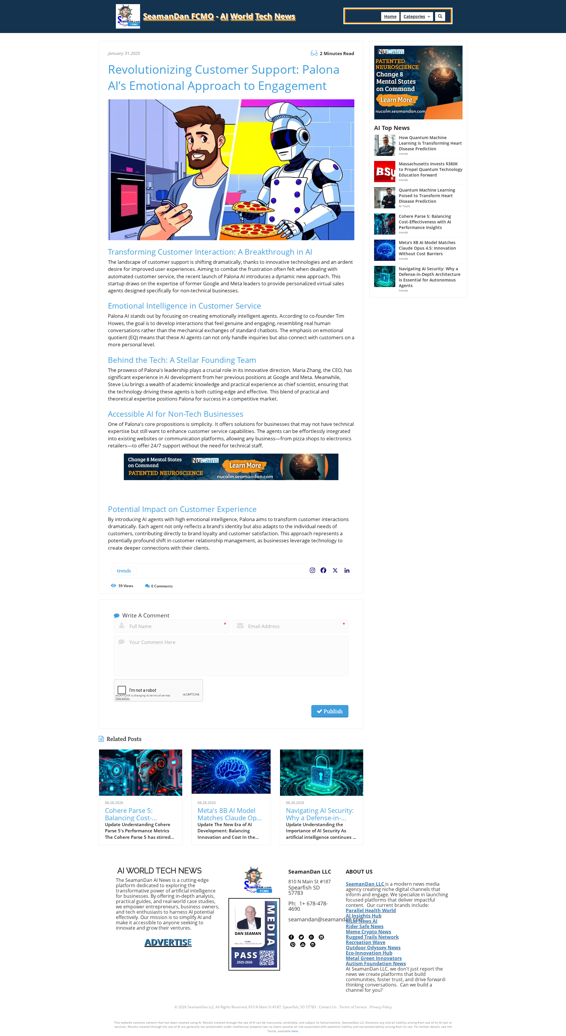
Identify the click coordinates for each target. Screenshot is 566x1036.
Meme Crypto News (368, 931)
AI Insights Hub (363, 916)
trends (124, 571)
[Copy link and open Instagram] (312, 569)
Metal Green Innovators (374, 958)
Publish (333, 711)
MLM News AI (361, 921)
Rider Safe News (365, 926)
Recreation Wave (365, 942)
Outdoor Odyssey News (373, 947)
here (295, 1031)
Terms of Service (353, 1006)
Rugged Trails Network (372, 937)
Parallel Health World (371, 910)
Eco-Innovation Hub (369, 953)
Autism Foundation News (376, 963)
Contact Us (328, 1006)
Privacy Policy (381, 1006)
